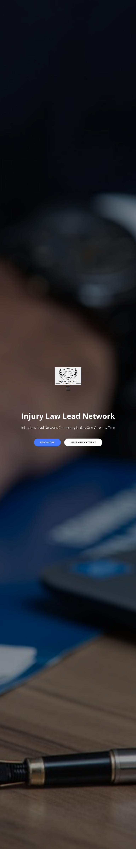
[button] (68, 388)
